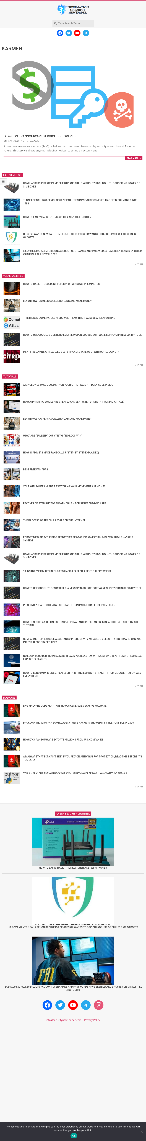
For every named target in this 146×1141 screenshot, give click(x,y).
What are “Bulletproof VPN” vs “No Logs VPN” (52, 435)
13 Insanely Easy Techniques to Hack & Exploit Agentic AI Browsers (67, 571)
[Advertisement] (73, 1055)
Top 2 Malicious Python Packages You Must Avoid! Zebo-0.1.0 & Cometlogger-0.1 (75, 773)
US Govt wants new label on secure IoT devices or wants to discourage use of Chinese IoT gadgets (73, 927)
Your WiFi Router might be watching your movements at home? (64, 486)
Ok (73, 1135)
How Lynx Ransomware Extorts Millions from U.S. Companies (63, 739)
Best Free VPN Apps (35, 469)
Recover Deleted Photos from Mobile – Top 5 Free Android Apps (64, 503)
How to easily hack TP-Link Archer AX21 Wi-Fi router (57, 217)
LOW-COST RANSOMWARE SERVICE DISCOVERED (39, 136)
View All (139, 264)
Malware (34, 141)
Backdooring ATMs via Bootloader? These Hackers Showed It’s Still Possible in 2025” (79, 722)
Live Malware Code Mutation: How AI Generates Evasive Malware (64, 705)
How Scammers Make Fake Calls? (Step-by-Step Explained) (61, 452)
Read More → (134, 158)
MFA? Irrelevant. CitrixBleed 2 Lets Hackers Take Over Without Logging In (71, 351)
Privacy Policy (92, 1020)
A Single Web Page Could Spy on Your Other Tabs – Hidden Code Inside (68, 384)
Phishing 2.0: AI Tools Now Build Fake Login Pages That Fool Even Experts (70, 605)
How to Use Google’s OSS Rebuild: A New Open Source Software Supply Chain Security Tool (82, 334)
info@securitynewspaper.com (63, 1020)
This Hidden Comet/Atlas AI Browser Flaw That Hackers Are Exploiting (69, 317)
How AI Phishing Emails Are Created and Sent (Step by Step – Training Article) (73, 401)
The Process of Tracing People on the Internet (54, 520)
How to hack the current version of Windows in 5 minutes (61, 284)
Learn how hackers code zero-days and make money (57, 301)
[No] (141, 1131)
